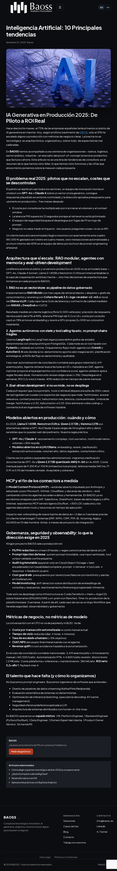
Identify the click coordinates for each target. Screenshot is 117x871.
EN (108, 7)
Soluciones (69, 820)
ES (101, 7)
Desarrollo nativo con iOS (24, 778)
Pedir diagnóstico (21, 751)
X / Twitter (102, 831)
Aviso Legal (44, 857)
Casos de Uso (71, 826)
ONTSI (84, 132)
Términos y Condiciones (66, 857)
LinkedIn (101, 826)
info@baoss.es (105, 820)
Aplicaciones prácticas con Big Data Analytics (34, 782)
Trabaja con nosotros (74, 842)
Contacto (68, 837)
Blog (65, 831)
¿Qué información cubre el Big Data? (30, 774)
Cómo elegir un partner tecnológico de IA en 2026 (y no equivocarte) (46, 769)
